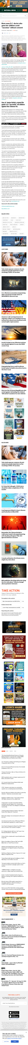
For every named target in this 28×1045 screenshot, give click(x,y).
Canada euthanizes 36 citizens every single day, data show (13, 559)
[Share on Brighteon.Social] (3, 33)
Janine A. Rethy (6, 226)
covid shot (7, 36)
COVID (3, 36)
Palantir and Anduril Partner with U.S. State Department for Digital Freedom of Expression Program (13, 848)
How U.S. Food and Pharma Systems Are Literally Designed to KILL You (13, 955)
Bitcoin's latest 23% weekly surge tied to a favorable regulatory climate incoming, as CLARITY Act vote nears (12, 883)
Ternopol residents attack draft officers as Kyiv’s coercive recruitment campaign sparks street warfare (13, 865)
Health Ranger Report (7, 919)
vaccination (10, 40)
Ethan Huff (9, 30)
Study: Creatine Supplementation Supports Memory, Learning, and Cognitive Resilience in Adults (13, 876)
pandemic (24, 39)
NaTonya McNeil (18, 39)
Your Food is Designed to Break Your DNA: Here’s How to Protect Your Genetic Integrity (13, 826)
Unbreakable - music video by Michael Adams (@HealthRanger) (12, 963)
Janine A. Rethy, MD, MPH (7, 67)
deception (8, 38)
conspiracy (22, 35)
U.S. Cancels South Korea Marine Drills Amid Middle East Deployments (12, 783)
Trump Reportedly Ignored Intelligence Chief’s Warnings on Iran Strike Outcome (13, 859)
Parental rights (5, 40)
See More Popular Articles (14, 893)
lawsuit (5, 39)
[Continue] (25, 1003)
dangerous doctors (13, 36)
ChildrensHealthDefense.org (8, 206)
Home (3, 21)
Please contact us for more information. (10, 615)
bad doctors (6, 35)
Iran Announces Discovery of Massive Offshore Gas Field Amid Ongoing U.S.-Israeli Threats (13, 821)
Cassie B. (9, 267)
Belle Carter (10, 340)
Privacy (7, 1023)
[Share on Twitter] (7, 33)
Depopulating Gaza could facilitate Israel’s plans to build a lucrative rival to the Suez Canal (14, 368)
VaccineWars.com (15, 201)
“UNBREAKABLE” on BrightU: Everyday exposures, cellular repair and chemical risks (12, 870)
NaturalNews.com (6, 208)
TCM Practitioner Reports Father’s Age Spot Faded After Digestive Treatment (12, 811)
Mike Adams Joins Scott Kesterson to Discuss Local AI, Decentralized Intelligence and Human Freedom (14, 937)
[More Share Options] (10, 33)
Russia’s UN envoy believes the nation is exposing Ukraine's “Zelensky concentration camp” (14, 793)
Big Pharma (7, 21)
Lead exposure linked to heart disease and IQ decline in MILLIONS (13, 511)
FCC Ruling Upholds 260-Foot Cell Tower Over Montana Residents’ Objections (13, 831)
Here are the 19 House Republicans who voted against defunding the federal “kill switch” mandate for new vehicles (14, 392)
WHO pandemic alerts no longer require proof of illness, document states (13, 777)
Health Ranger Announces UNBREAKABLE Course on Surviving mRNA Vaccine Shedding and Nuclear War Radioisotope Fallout (13, 946)
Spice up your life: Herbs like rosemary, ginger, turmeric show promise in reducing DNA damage (13, 888)
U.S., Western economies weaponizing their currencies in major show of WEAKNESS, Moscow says (14, 294)
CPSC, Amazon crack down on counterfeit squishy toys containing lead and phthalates (12, 788)
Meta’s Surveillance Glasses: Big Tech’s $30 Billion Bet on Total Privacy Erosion (12, 842)
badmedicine (17, 35)
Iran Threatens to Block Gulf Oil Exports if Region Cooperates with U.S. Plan (14, 762)
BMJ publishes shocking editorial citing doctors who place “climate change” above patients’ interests (14, 582)
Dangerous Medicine (19, 222)
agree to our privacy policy (14, 1038)
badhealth (11, 35)
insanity (19, 38)
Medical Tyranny (10, 39)
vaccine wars (16, 40)
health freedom (14, 38)
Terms (11, 1023)
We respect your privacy (14, 1006)
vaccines (21, 40)
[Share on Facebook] (5, 33)
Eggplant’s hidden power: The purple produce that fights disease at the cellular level (13, 798)
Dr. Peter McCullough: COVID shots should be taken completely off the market (13, 487)
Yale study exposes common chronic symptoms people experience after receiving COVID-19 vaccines (13, 270)
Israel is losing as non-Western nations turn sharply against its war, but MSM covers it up (14, 344)
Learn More (6, 1041)
